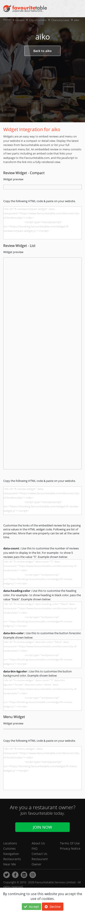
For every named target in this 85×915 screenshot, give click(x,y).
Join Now (42, 827)
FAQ (34, 848)
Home (7, 19)
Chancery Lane (60, 20)
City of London (37, 20)
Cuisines (9, 848)
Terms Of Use (70, 843)
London (19, 20)
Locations (10, 843)
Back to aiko (42, 51)
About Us (38, 843)
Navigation (11, 854)
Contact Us (39, 854)
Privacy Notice (70, 848)
